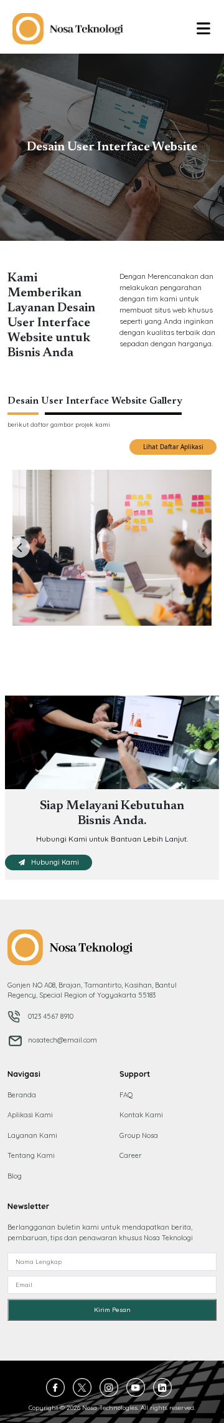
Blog (14, 1176)
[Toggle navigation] (203, 28)
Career (130, 1155)
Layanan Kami (32, 1135)
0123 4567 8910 (49, 1016)
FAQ (126, 1094)
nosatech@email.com (61, 1040)
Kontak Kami (141, 1114)
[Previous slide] (20, 548)
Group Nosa (138, 1135)
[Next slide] (204, 548)
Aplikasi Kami (30, 1114)
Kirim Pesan (112, 1310)
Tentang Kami (31, 1155)
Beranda (21, 1094)
